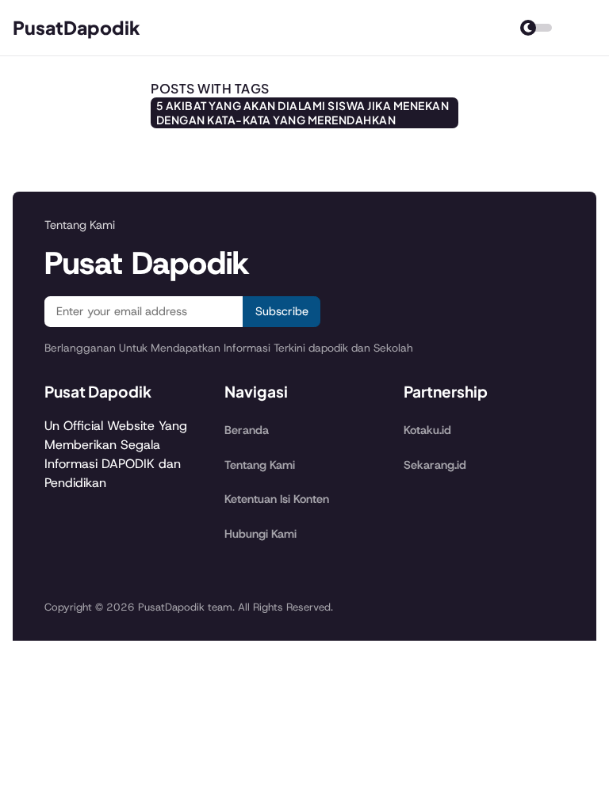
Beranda (246, 430)
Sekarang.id (435, 465)
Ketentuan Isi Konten (276, 499)
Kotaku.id (427, 430)
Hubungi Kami (260, 534)
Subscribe (281, 311)
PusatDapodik (76, 27)
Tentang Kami (259, 465)
